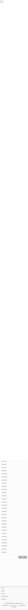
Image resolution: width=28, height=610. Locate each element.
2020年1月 (4, 499)
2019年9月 (4, 511)
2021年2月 (4, 467)
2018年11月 (4, 542)
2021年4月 (4, 461)
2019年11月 (4, 505)
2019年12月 (4, 502)
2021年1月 (4, 470)
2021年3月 (4, 464)
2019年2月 (4, 533)
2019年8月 (4, 514)
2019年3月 (4, 530)
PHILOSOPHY (4, 596)
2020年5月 (4, 486)
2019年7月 (4, 517)
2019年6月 (4, 520)
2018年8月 (4, 552)
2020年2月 (4, 495)
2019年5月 (4, 524)
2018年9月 (4, 549)
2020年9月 (4, 480)
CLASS (2, 593)
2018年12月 (4, 539)
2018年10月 (4, 546)
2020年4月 (4, 489)
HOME (2, 588)
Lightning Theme (16, 605)
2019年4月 (4, 527)
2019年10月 (4, 508)
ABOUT (3, 590)
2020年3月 (4, 492)
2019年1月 (4, 536)
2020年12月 (4, 473)
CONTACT (3, 599)
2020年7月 (4, 483)
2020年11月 (4, 477)
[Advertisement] (14, 573)
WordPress (10, 605)
